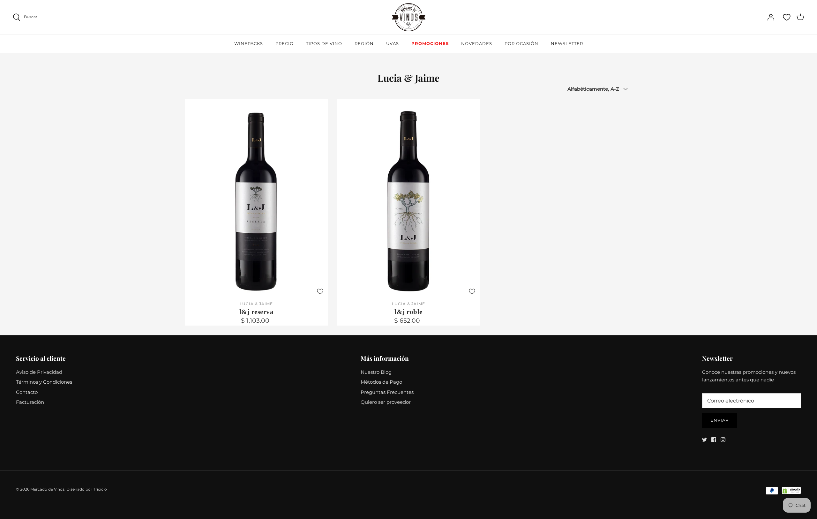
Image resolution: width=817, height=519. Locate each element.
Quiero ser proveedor (386, 402)
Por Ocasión (521, 43)
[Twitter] (704, 439)
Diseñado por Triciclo (86, 489)
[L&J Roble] (408, 198)
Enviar (719, 420)
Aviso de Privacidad (39, 372)
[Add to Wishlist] (320, 291)
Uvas (392, 43)
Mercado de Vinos (47, 489)
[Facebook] (713, 439)
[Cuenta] (771, 17)
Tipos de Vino (324, 43)
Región (364, 43)
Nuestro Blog (376, 372)
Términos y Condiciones (44, 382)
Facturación (30, 402)
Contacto (27, 392)
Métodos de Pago (381, 382)
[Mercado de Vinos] (408, 17)
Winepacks (248, 43)
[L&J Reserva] (256, 198)
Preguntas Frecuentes (387, 392)
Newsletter (567, 43)
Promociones (430, 43)
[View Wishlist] (786, 17)
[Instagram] (723, 439)
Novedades (476, 43)
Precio (284, 43)
